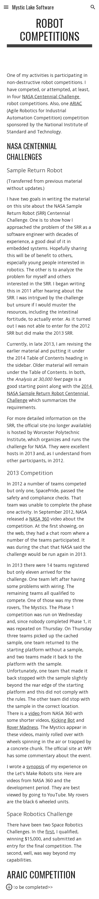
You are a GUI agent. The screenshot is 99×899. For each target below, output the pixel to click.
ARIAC (76, 103)
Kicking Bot (63, 720)
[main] (49, 31)
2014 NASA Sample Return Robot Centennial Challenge (50, 393)
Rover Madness (22, 727)
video (34, 713)
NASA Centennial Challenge (51, 96)
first (49, 831)
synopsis (35, 766)
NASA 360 (39, 519)
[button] (6, 7)
